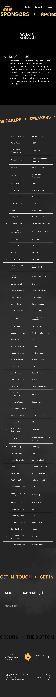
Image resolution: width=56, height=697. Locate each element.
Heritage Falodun (18, 259)
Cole (13, 210)
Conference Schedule (34, 7)
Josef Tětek (15, 326)
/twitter (21, 674)
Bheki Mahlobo (17, 190)
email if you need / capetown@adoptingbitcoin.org (15, 678)
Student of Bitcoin (18, 522)
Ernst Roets (15, 239)
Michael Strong (17, 422)
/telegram (8, 674)
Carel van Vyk (16, 203)
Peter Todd (15, 473)
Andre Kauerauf (17, 160)
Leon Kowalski (16, 373)
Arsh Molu (15, 176)
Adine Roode (16, 143)
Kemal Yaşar (16, 340)
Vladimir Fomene (18, 545)
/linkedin (15, 674)
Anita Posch (16, 168)
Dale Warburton (17, 223)
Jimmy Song (16, 304)
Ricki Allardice (16, 502)
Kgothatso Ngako (18, 346)
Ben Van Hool (16, 183)
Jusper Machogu (18, 333)
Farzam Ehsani (17, 246)
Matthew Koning (17, 415)
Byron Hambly (16, 197)
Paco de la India (17, 460)
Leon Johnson (16, 366)
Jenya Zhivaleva (17, 291)
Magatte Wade (17, 402)
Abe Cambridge (17, 136)
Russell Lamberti (17, 509)
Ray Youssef (16, 480)
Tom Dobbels (16, 529)
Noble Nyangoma (18, 439)
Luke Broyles (16, 386)
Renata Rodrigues (18, 487)
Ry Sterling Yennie (18, 516)
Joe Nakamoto (17, 310)
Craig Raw (15, 217)
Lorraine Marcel (17, 379)
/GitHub (7, 676)
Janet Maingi (16, 284)
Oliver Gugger (16, 447)
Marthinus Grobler (18, 408)
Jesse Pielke (16, 297)
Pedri (13, 467)
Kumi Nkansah (17, 359)
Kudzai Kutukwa (17, 353)
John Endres (16, 318)
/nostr (27, 674)
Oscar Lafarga (17, 453)
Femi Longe (15, 252)
